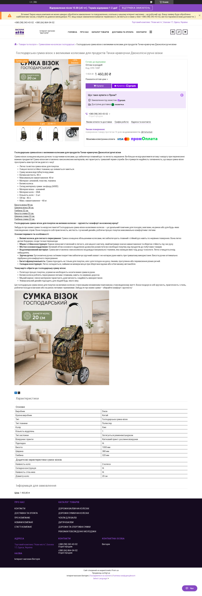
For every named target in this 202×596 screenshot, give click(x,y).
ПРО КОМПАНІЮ (22, 518)
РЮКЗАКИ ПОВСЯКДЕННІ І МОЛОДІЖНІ (77, 531)
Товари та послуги (28, 44)
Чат (192, 588)
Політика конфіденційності (124, 576)
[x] (19, 393)
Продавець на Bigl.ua (101, 573)
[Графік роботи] (172, 32)
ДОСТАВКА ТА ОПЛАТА (26, 513)
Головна (72, 32)
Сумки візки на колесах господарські (57, 44)
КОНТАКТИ (19, 508)
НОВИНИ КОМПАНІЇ (23, 522)
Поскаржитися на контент (100, 576)
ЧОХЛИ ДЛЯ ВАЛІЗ (67, 518)
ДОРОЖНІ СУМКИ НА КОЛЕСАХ (73, 513)
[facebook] (15, 393)
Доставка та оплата (122, 32)
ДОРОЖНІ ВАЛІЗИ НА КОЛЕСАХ (73, 508)
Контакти (141, 32)
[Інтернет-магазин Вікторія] (25, 32)
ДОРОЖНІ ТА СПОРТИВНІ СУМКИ (74, 527)
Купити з (121, 86)
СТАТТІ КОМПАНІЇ (23, 527)
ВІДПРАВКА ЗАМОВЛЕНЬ (136, 8)
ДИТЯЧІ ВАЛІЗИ (65, 522)
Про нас (84, 32)
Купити (100, 86)
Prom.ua (115, 570)
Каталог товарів (100, 32)
